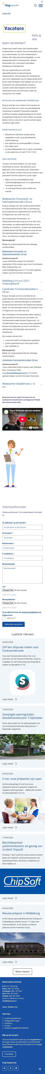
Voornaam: (7, 533)
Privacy (4, 1007)
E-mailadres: (8, 553)
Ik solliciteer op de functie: (14, 522)
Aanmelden (9, 1054)
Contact (7, 1025)
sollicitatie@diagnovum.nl (16, 373)
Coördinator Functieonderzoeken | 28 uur (20, 360)
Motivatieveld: (8, 564)
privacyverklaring (30, 612)
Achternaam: (8, 543)
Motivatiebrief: (8, 599)
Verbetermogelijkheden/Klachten (16, 1028)
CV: (4, 586)
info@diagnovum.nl (9, 1001)
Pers (16, 1007)
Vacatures (8, 1023)
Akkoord (10, 618)
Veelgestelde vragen (12, 1021)
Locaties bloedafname (12, 1018)
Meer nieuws (22, 971)
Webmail (11, 1007)
